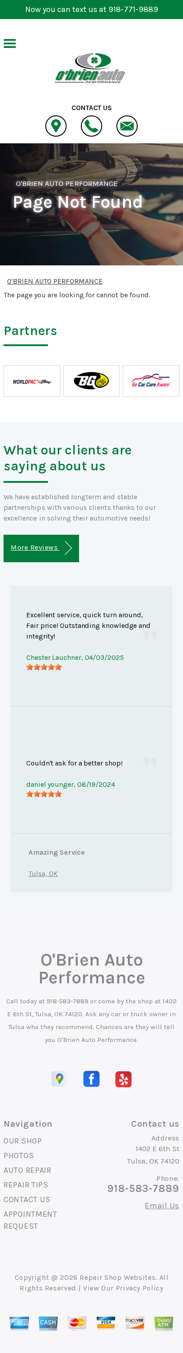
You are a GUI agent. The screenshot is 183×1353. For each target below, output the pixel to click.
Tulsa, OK (43, 873)
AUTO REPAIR (28, 1170)
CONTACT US (27, 1199)
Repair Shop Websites (117, 1277)
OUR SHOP (23, 1141)
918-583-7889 (67, 1001)
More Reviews (35, 547)
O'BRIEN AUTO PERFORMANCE (67, 183)
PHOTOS (19, 1155)
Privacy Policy (139, 1288)
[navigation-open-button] (10, 42)
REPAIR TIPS (26, 1185)
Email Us (162, 1206)
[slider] (44, 667)
